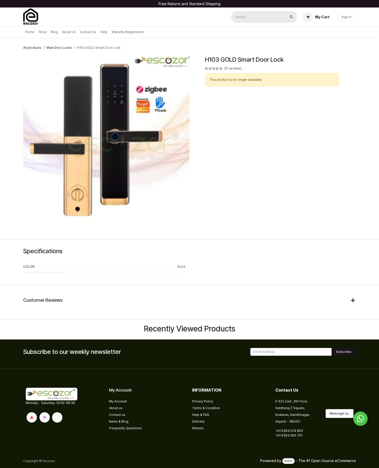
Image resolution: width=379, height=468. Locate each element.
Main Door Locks (59, 48)
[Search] (291, 17)
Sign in (346, 17)
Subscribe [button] (343, 352)
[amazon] (57, 417)
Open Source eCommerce (333, 460)
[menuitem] (30, 32)
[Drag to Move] (360, 418)
